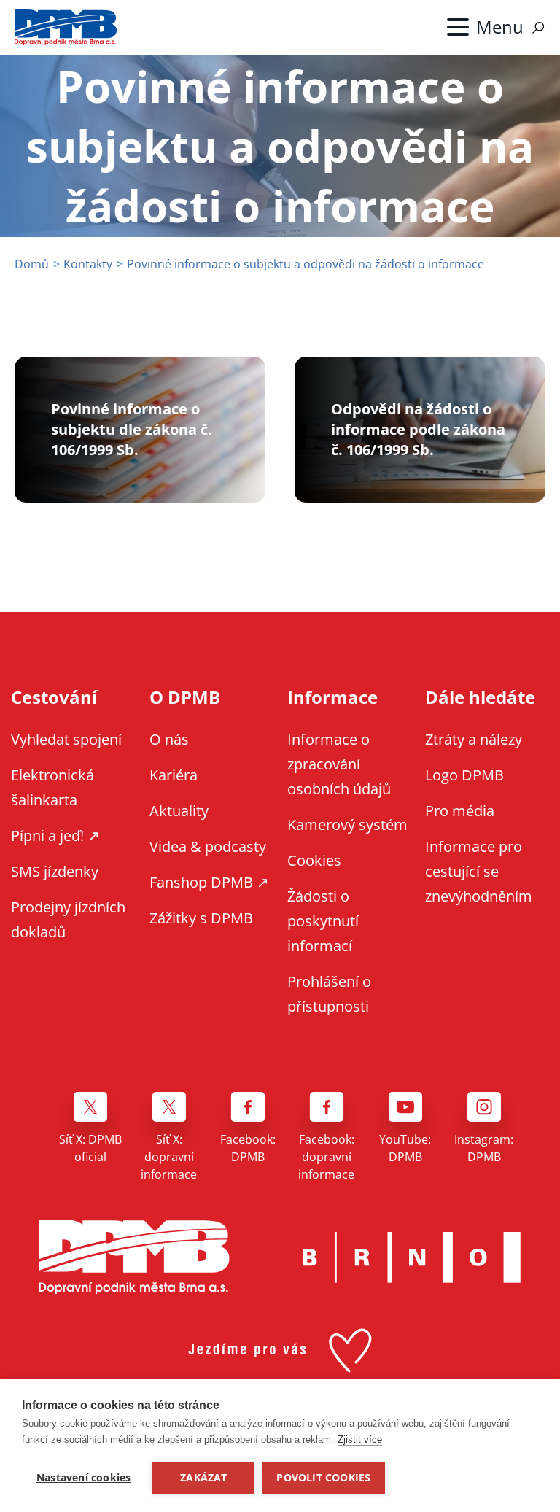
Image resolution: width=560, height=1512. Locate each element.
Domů (32, 264)
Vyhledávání (538, 27)
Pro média (459, 811)
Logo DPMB (464, 775)
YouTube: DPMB (405, 1148)
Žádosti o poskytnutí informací (323, 920)
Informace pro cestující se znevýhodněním (478, 871)
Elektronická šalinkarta (52, 787)
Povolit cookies (323, 1477)
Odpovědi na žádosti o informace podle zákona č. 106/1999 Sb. (418, 429)
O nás (169, 739)
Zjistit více (360, 1439)
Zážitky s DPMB (201, 918)
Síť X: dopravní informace (169, 1156)
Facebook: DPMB (248, 1148)
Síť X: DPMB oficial (90, 1148)
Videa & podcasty (207, 846)
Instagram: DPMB (483, 1148)
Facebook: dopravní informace (326, 1156)
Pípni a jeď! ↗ (55, 835)
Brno (412, 1257)
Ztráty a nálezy (473, 739)
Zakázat (203, 1477)
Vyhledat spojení (66, 739)
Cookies (314, 860)
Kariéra (173, 775)
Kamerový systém (347, 824)
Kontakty (87, 264)
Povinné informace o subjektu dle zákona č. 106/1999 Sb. (131, 429)
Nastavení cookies (83, 1477)
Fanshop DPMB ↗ (209, 882)
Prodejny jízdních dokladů (68, 919)
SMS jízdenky (54, 871)
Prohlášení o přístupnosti (329, 994)
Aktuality (179, 811)
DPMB (134, 1257)
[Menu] (485, 27)
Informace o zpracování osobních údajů (339, 764)
